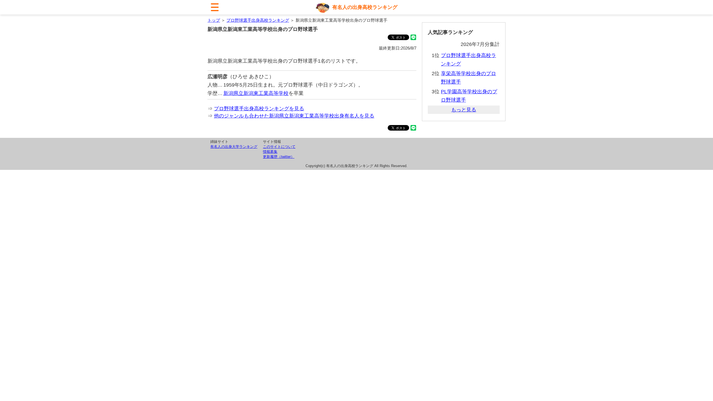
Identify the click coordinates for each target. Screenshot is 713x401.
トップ (213, 20)
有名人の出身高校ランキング (364, 7)
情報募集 (270, 152)
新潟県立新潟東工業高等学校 (256, 93)
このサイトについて (279, 147)
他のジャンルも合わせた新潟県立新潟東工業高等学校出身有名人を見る (294, 116)
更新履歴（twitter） (278, 157)
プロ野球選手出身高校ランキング (257, 20)
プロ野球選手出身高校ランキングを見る (259, 108)
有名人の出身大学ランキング (233, 147)
